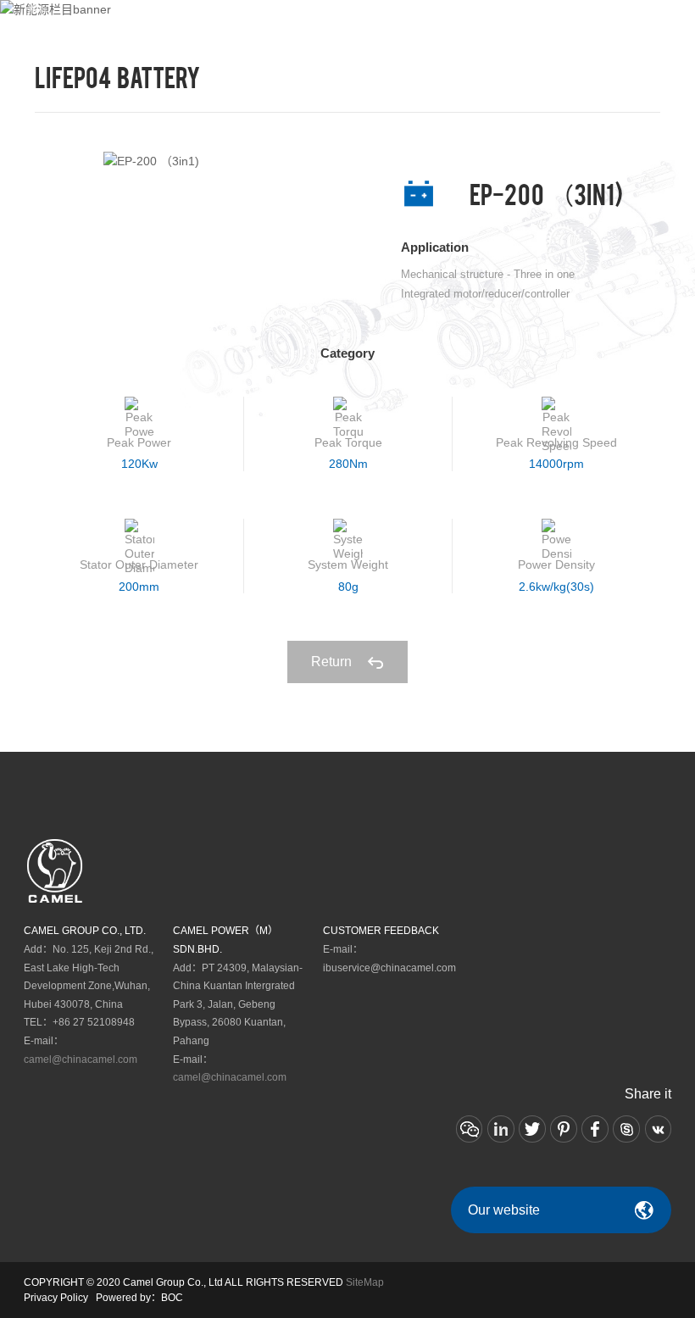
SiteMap (365, 1282)
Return (333, 661)
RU (610, 18)
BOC (172, 1298)
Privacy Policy (56, 1298)
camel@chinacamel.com (80, 1059)
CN (589, 18)
